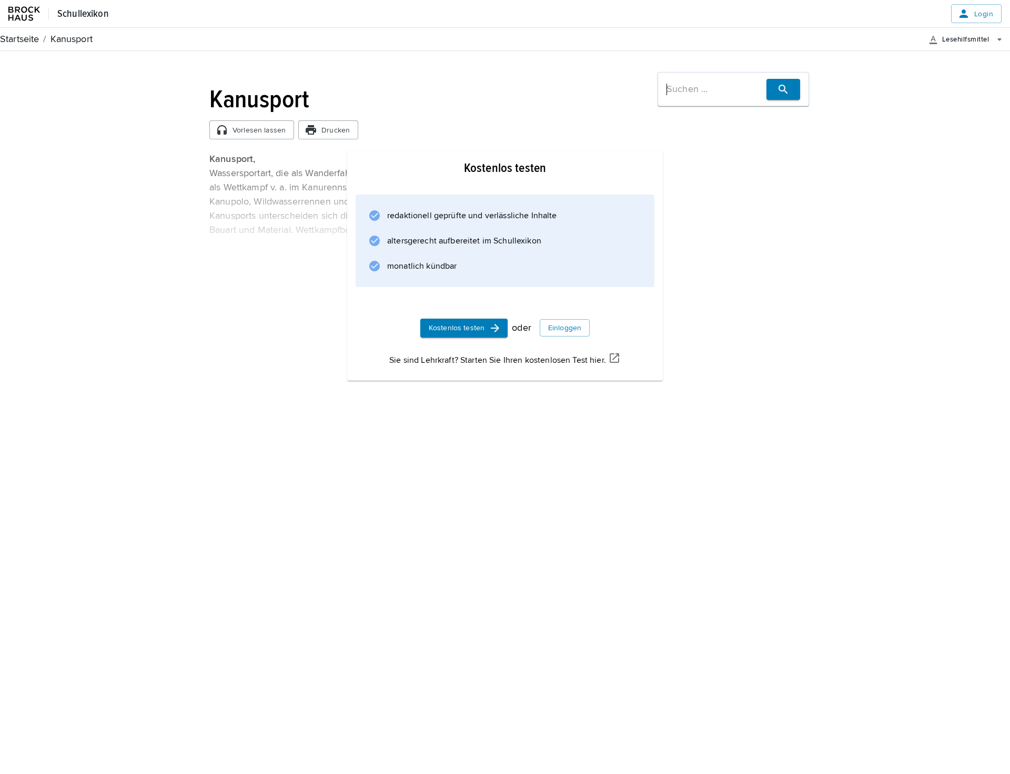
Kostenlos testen (456, 327)
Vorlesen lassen (259, 130)
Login (983, 13)
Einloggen (564, 327)
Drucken (335, 130)
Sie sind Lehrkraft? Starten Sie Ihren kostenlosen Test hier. (497, 360)
